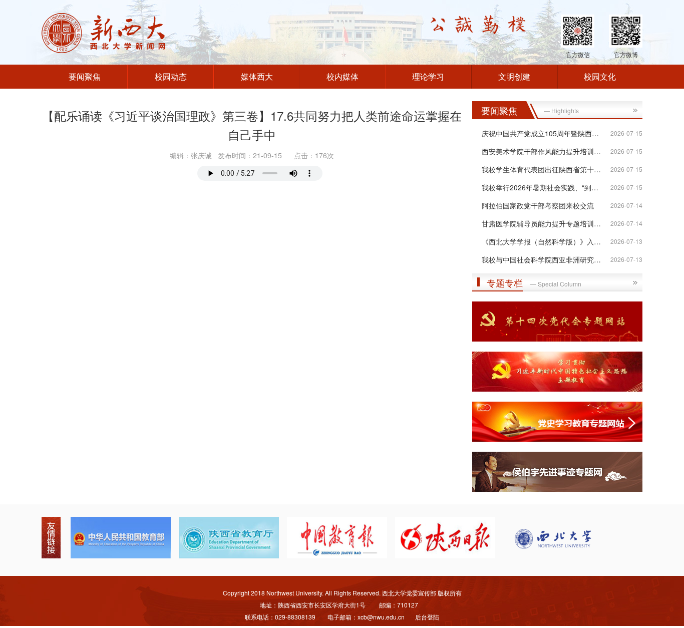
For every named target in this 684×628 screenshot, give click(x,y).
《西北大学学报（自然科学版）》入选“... (545, 241)
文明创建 (514, 76)
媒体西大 (257, 76)
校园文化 (600, 76)
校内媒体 (342, 76)
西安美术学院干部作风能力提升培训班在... (548, 151)
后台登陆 (427, 616)
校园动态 (171, 76)
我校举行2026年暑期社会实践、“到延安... (546, 187)
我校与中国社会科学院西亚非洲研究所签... (548, 259)
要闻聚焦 (85, 76)
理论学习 (428, 76)
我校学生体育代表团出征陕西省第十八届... (548, 169)
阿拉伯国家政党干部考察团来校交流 (538, 205)
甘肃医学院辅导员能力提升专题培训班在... (548, 223)
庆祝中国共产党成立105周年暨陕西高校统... (550, 133)
